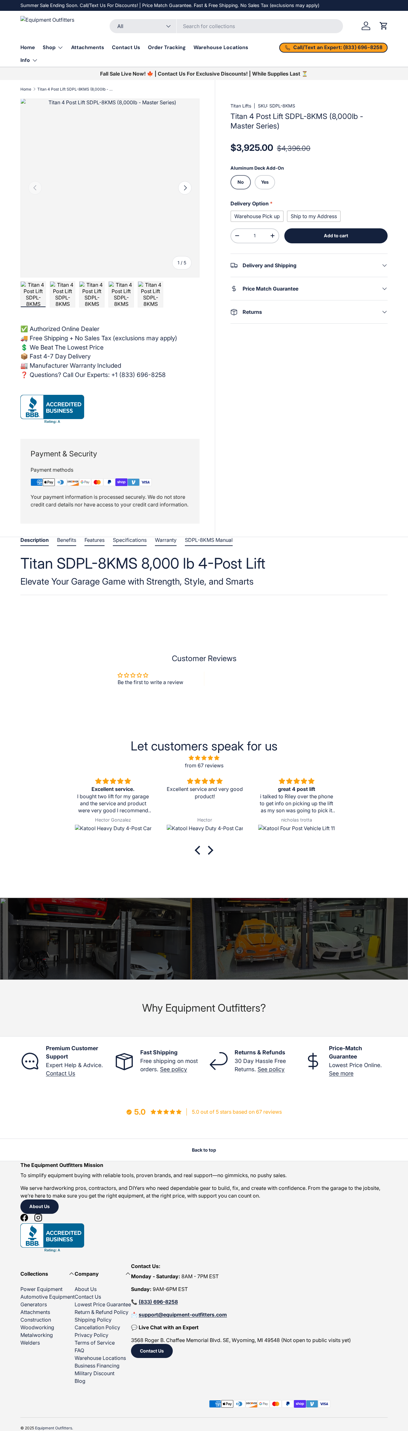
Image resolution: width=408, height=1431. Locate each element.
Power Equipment (41, 1289)
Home (27, 47)
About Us (39, 1206)
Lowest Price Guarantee (103, 1304)
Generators (33, 1304)
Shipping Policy (93, 1320)
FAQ (79, 1350)
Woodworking (37, 1327)
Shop (49, 47)
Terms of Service (95, 1342)
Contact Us (126, 47)
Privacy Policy (91, 1335)
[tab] (34, 541)
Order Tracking (167, 47)
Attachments (87, 47)
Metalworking (36, 1335)
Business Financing (97, 1365)
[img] (204, 758)
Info (25, 60)
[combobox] (226, 26)
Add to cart (336, 235)
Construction (35, 1320)
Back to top (204, 1150)
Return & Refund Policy (101, 1312)
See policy (173, 1069)
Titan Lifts (240, 105)
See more (341, 1073)
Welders (30, 1342)
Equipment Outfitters (53, 1428)
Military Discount (94, 1373)
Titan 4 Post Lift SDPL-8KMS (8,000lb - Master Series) (75, 89)
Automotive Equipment (47, 1297)
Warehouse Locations (220, 47)
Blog (80, 1381)
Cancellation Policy (97, 1327)
